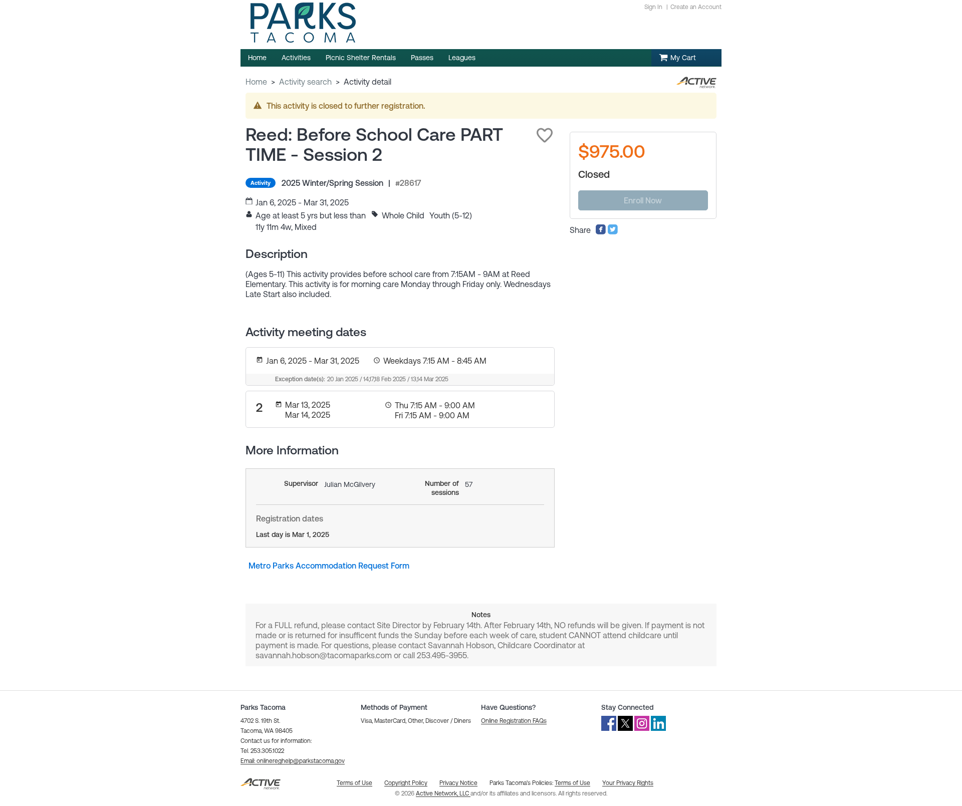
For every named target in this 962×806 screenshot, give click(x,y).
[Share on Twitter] (613, 231)
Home (256, 81)
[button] (545, 135)
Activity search (305, 81)
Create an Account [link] (696, 7)
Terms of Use (572, 782)
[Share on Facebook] (601, 231)
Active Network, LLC (443, 793)
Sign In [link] (653, 7)
